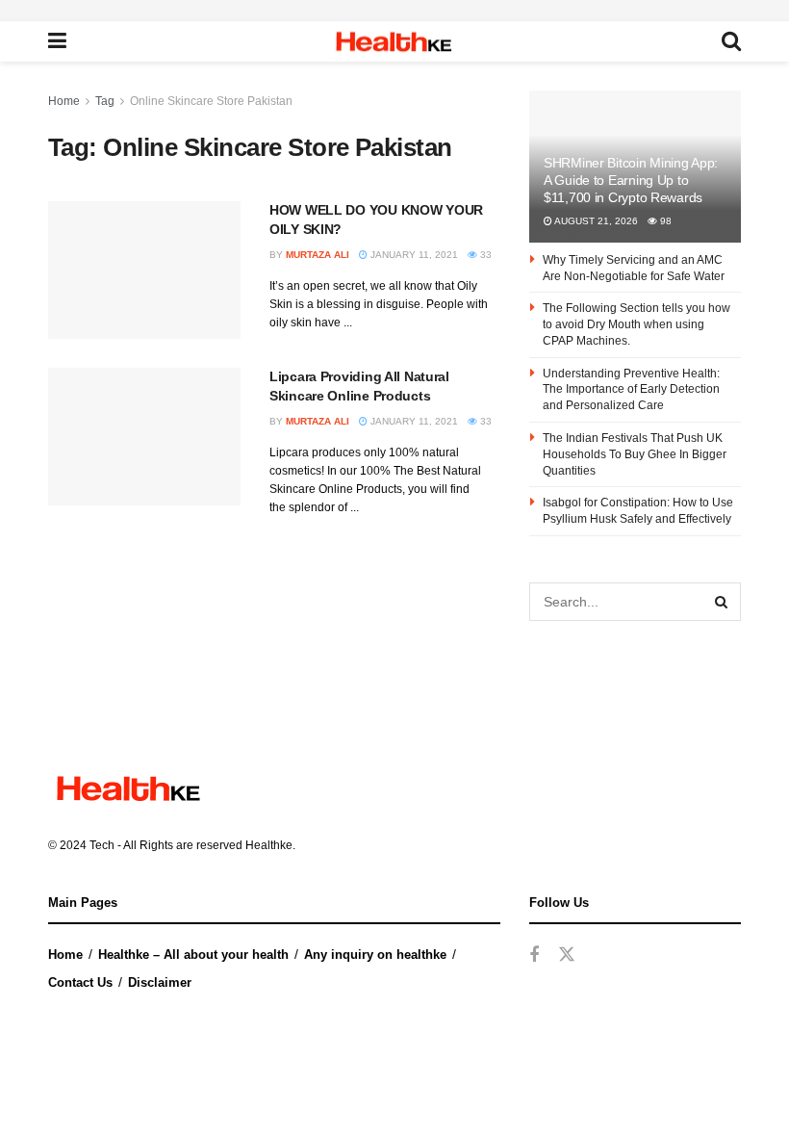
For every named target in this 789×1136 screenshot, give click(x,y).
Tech (102, 845)
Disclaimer (159, 982)
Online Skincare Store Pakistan (211, 101)
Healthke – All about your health (193, 954)
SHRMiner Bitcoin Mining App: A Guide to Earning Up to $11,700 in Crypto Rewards (631, 180)
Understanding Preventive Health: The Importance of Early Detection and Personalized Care (631, 390)
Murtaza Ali (317, 254)
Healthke (269, 845)
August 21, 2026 (595, 221)
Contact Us (80, 982)
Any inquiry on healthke (375, 954)
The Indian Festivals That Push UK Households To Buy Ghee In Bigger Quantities (634, 454)
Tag (105, 101)
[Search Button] (721, 601)
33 (484, 254)
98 (664, 221)
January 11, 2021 (413, 254)
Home (64, 101)
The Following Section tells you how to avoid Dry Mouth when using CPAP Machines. (636, 324)
